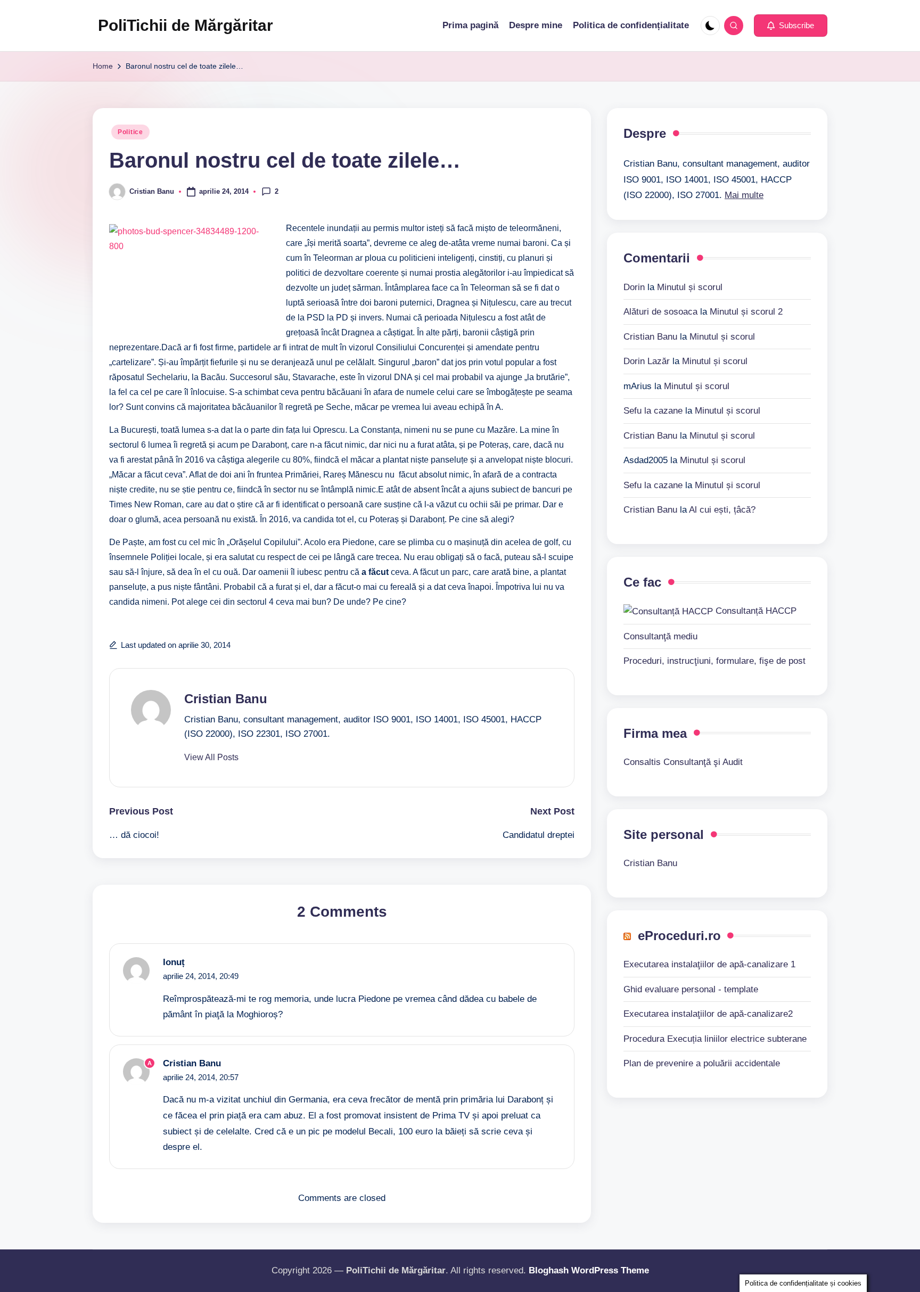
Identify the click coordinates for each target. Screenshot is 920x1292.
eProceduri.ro (679, 935)
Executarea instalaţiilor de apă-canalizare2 (708, 1014)
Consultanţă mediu (660, 636)
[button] (790, 25)
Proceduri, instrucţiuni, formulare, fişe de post (714, 660)
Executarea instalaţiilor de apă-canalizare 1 (709, 964)
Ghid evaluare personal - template (690, 989)
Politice (130, 132)
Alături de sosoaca (660, 311)
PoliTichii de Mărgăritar (185, 25)
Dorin (634, 287)
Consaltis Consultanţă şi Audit (683, 761)
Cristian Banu (225, 699)
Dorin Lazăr (646, 361)
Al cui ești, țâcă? (722, 509)
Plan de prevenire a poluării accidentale (701, 1063)
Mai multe (744, 195)
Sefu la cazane (653, 410)
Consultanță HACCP (754, 611)
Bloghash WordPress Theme (589, 1270)
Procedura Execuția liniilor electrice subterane (715, 1038)
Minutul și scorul (689, 287)
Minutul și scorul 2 (746, 311)
